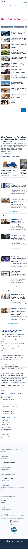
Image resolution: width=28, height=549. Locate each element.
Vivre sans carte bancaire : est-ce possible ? (10, 347)
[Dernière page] (12, 109)
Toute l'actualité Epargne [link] (14, 286)
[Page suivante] (10, 109)
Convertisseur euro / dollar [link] (7, 399)
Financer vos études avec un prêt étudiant (10, 366)
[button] (1, 2)
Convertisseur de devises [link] (7, 396)
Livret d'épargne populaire (7, 429)
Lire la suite (8, 151)
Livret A (3, 431)
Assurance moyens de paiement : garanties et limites (12, 373)
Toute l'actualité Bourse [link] (14, 211)
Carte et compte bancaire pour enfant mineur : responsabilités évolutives (11, 337)
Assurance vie (4, 424)
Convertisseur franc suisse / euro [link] (9, 406)
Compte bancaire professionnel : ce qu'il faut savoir (12, 357)
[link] (14, 189)
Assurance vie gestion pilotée (8, 436)
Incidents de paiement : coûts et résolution (10, 363)
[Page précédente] (6, 109)
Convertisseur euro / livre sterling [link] (9, 404)
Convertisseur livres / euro (7, 403)
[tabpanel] (14, 168)
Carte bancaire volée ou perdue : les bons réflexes (12, 361)
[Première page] (3, 109)
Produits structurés (5, 434)
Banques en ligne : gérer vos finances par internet (12, 355)
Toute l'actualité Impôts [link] (14, 248)
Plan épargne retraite (6, 427)
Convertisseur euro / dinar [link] (7, 411)
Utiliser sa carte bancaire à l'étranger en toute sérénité (12, 378)
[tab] (6, 157)
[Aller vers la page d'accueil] (4, 2)
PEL (2, 438)
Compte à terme (5, 420)
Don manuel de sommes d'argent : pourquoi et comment (13, 334)
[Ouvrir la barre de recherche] (18, 2)
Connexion (24, 2)
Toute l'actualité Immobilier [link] (14, 323)
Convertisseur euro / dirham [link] (7, 413)
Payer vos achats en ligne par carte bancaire (10, 345)
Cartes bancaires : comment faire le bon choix (11, 359)
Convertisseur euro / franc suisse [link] (9, 410)
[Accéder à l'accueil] (2, 5)
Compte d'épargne (5, 422)
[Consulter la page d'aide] (20, 2)
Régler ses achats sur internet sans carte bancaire (12, 352)
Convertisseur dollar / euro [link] (7, 398)
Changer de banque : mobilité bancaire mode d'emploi (12, 364)
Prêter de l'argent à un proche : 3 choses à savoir (11, 380)
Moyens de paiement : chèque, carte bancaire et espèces (13, 343)
